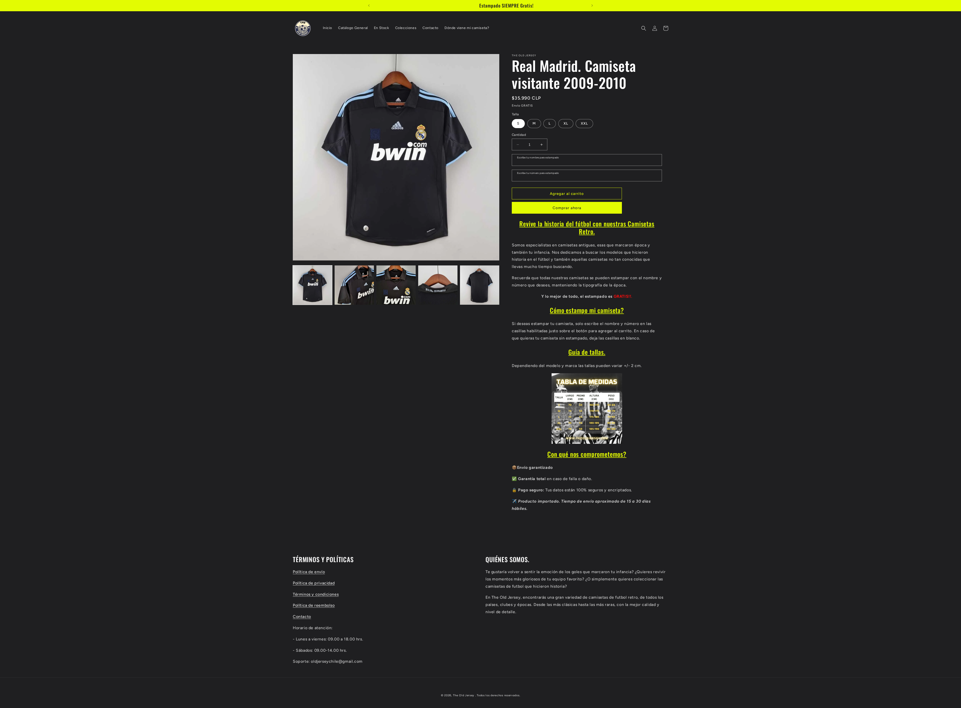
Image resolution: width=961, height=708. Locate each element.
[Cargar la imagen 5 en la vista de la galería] (479, 285)
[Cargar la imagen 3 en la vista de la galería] (396, 285)
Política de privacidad (314, 582)
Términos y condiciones (316, 594)
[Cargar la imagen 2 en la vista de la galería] (354, 285)
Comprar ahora (567, 208)
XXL (584, 123)
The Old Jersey (463, 695)
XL (566, 123)
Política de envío (309, 571)
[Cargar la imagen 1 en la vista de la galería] (312, 285)
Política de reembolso (314, 605)
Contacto (302, 616)
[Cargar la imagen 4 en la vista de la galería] (437, 285)
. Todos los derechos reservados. (497, 695)
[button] (643, 28)
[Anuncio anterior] (368, 5)
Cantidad (519, 135)
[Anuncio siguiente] (592, 5)
